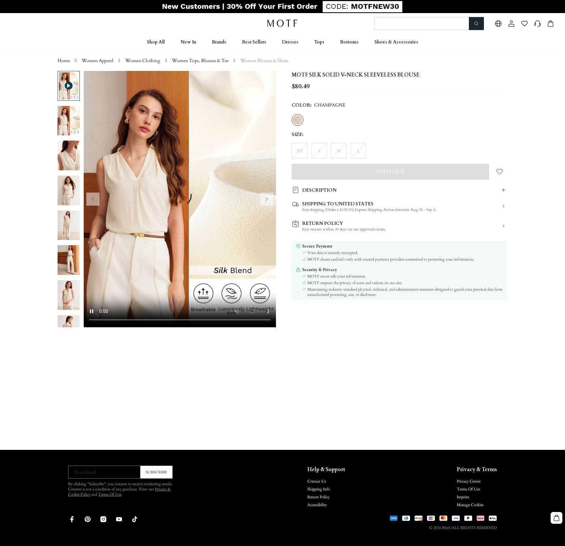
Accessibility (317, 505)
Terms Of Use (109, 494)
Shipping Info (318, 489)
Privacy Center (469, 481)
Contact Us (316, 481)
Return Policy (318, 497)
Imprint (463, 497)
